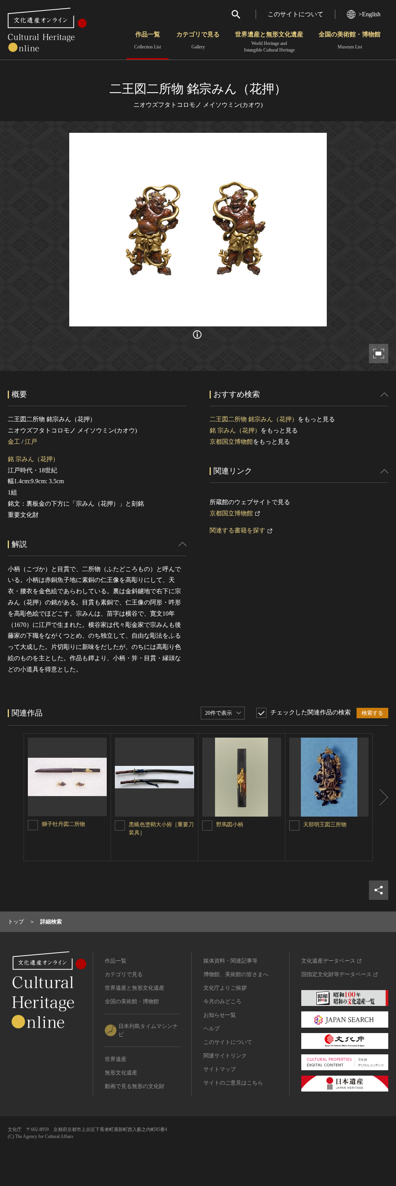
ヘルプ (211, 1029)
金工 (14, 441)
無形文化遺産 (121, 1073)
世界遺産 (115, 1059)
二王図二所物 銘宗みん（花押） (254, 419)
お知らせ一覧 (219, 1015)
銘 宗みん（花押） (33, 459)
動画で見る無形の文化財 (134, 1086)
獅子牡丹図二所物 (63, 824)
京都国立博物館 (231, 441)
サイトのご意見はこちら (233, 1083)
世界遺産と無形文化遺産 (269, 42)
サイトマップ (219, 1069)
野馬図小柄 (229, 824)
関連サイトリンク (225, 1056)
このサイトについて (295, 14)
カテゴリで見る (198, 40)
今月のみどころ (222, 1001)
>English (369, 14)
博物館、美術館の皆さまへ (235, 974)
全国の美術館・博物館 (350, 40)
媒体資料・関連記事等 (230, 961)
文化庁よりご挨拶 (225, 988)
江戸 (31, 441)
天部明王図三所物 (324, 824)
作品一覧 (147, 40)
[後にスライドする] (380, 797)
